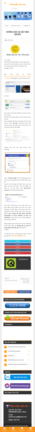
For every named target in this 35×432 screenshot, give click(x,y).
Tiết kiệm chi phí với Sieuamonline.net (17, 364)
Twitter (18, 241)
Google (18, 247)
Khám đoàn (11, 355)
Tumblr (18, 250)
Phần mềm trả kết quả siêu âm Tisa (17, 347)
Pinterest (17, 253)
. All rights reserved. (16, 426)
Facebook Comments (24, 291)
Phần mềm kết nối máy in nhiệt (15, 360)
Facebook (17, 244)
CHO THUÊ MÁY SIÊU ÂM (14, 351)
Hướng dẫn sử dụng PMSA (11, 280)
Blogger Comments (10, 291)
